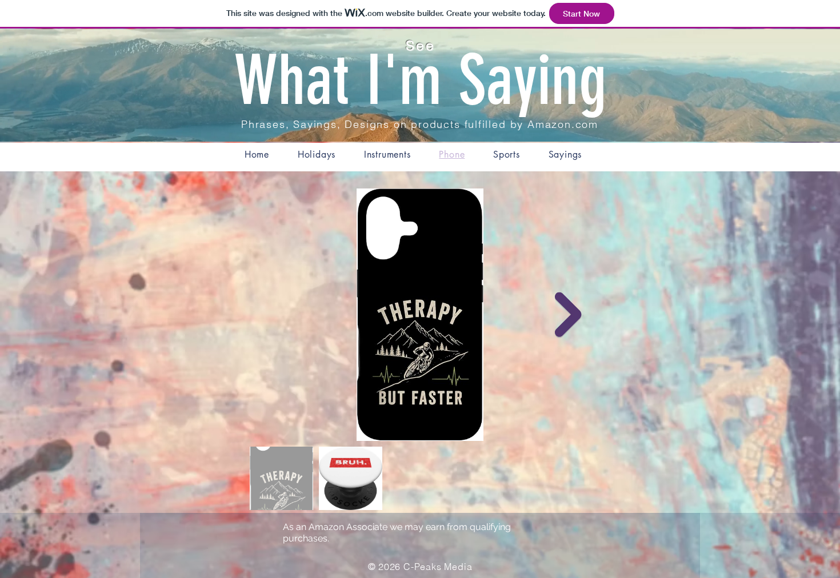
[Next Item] (568, 315)
